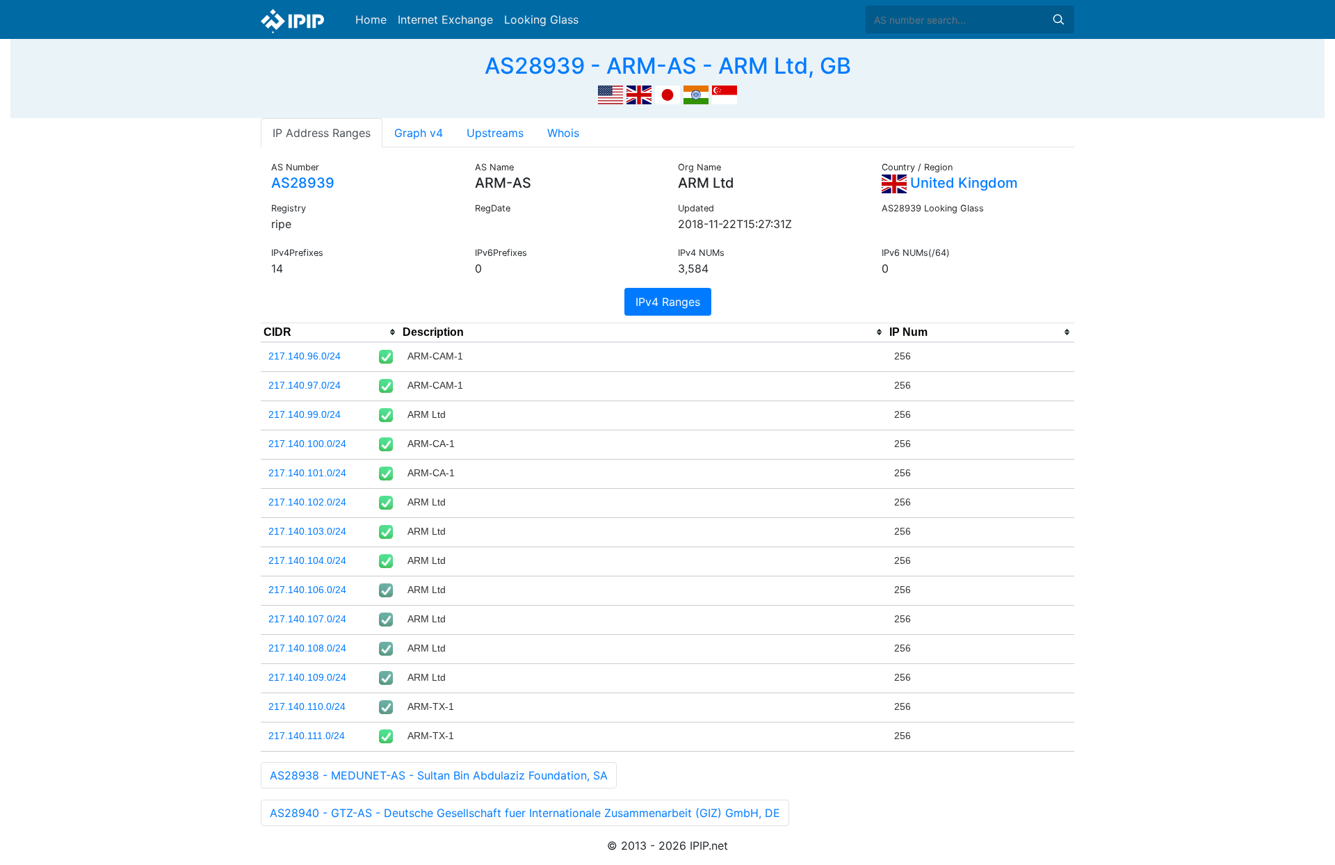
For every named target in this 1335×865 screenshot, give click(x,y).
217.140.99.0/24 (304, 414)
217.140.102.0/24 (307, 502)
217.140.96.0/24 (304, 356)
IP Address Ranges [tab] (322, 133)
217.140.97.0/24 (304, 385)
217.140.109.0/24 (307, 677)
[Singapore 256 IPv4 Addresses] (724, 93)
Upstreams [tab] (495, 133)
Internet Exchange (445, 19)
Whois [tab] (563, 133)
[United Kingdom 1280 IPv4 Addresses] (639, 93)
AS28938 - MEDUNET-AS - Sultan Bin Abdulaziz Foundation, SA (439, 775)
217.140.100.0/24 (307, 443)
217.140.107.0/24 (307, 618)
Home (371, 19)
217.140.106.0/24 (307, 589)
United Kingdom (962, 183)
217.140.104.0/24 (307, 560)
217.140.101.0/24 (307, 472)
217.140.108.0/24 (307, 648)
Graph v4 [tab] (418, 133)
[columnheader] (330, 332)
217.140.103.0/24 (307, 531)
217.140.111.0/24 (306, 735)
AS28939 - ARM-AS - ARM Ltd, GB (668, 65)
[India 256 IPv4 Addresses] (696, 93)
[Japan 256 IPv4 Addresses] (667, 93)
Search (1058, 19)
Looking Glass (541, 19)
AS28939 (302, 183)
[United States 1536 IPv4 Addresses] (610, 93)
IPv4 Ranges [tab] (668, 302)
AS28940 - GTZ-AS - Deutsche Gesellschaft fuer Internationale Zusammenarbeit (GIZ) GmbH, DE (525, 813)
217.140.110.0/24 (307, 706)
